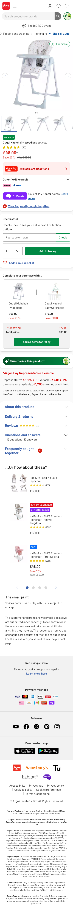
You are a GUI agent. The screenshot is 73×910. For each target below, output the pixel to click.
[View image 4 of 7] (60, 124)
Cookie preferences (48, 789)
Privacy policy (55, 785)
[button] (59, 44)
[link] (36, 205)
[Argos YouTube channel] (16, 726)
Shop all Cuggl (61, 33)
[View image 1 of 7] (9, 123)
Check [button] (63, 237)
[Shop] (14, 6)
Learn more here (36, 673)
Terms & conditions (38, 793)
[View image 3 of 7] (43, 124)
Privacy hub (36, 785)
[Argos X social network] (36, 726)
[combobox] (28, 16)
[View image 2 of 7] (26, 124)
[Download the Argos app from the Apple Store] (24, 753)
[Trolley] (67, 6)
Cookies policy (23, 789)
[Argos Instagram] (57, 726)
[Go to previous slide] (5, 76)
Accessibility (17, 785)
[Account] (50, 6)
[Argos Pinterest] (47, 726)
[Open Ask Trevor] (67, 16)
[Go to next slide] (68, 76)
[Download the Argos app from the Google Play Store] (48, 753)
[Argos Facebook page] (26, 726)
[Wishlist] (58, 6)
